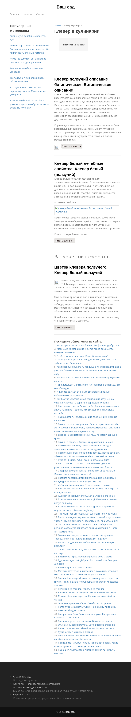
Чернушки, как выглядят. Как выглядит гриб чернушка (87, 513)
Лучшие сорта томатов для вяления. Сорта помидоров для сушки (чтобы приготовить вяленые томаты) (30, 49)
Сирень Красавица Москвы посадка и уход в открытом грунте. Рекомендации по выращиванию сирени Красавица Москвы (86, 582)
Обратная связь (22, 694)
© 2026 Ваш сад (22, 676)
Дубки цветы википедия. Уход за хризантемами (84, 485)
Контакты (18, 683)
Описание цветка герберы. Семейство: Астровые (84, 603)
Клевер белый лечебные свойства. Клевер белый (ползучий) (78, 168)
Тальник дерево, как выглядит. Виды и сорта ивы (85, 621)
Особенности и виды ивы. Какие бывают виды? (82, 356)
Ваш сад (66, 7)
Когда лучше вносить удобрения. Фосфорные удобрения (88, 345)
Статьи (40, 14)
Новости (27, 14)
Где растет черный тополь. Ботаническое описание (86, 495)
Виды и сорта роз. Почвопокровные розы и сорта (85, 556)
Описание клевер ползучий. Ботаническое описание (86, 624)
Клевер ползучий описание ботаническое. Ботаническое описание (82, 84)
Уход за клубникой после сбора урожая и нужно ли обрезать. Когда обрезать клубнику (29, 104)
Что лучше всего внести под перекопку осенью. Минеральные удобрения (28, 91)
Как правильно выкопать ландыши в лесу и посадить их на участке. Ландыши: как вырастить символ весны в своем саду (87, 370)
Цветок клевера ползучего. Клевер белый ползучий (81, 269)
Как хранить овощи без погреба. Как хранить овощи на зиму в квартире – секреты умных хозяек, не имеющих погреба (86, 410)
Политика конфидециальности (30, 687)
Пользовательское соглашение (43, 683)
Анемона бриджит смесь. (71, 610)
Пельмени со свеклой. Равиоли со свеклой (81, 588)
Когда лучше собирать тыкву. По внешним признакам (87, 606)
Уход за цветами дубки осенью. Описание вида (83, 459)
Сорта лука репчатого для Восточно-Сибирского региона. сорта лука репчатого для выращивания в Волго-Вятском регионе (86, 528)
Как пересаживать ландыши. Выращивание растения (87, 592)
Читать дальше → (72, 146)
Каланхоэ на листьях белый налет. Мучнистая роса (86, 628)
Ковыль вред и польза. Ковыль (75, 567)
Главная (14, 14)
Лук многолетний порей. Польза (75, 631)
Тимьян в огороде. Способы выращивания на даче (85, 441)
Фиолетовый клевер (74, 44)
